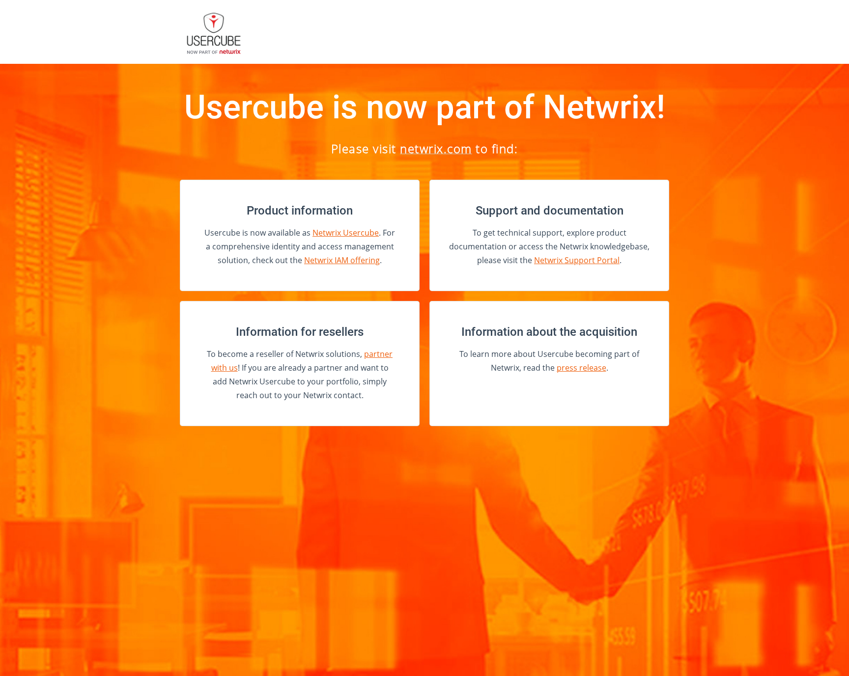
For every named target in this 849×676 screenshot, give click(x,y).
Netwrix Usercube (345, 232)
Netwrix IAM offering (342, 260)
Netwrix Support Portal (577, 260)
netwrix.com (436, 148)
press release (581, 367)
